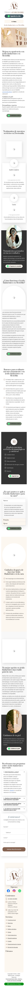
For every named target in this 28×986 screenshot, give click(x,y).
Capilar (9, 941)
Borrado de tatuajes (13, 947)
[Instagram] (14, 890)
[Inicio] (14, 9)
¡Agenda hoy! (15, 476)
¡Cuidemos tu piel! (15, 748)
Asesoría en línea (15, 984)
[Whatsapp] (19, 890)
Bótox (9, 926)
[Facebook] (8, 890)
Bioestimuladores (12, 938)
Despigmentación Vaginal (14, 944)
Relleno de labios (12, 929)
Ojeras (9, 932)
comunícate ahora (7, 92)
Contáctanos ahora (15, 115)
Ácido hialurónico (12, 935)
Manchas (10, 923)
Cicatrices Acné (12, 920)
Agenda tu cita (15, 16)
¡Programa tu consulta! (15, 266)
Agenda (12, 790)
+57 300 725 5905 (17, 12)
